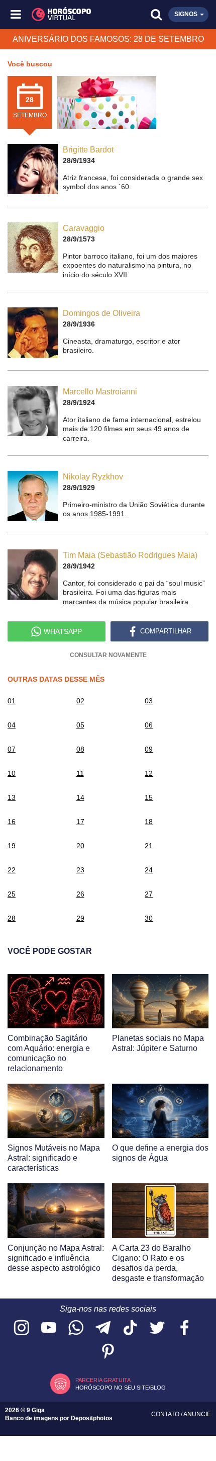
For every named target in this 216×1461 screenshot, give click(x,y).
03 (149, 701)
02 (80, 701)
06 (149, 725)
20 (80, 846)
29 (80, 918)
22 (12, 870)
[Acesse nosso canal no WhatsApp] (75, 1328)
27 (149, 894)
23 (80, 870)
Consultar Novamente (108, 655)
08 (80, 749)
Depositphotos (92, 1418)
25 (12, 894)
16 (12, 822)
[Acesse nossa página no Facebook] (184, 1328)
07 (12, 749)
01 (12, 701)
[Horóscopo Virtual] (63, 14)
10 (12, 773)
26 (80, 894)
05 (80, 725)
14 (80, 797)
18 (149, 822)
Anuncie (197, 1414)
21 (149, 846)
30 (149, 918)
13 (12, 797)
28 (12, 918)
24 (149, 870)
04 (12, 725)
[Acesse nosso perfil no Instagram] (21, 1328)
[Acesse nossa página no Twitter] (157, 1328)
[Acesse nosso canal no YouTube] (48, 1328)
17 (80, 822)
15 (149, 797)
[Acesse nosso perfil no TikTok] (130, 1328)
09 (149, 749)
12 (149, 773)
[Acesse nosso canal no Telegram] (103, 1328)
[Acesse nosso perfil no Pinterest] (108, 1352)
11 (80, 773)
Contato (166, 1414)
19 (12, 846)
